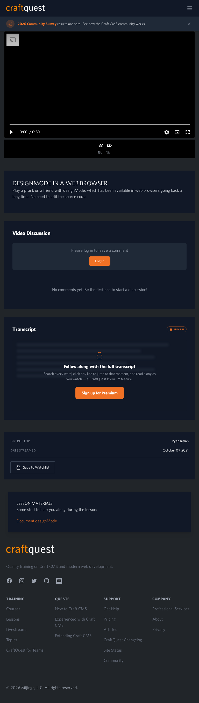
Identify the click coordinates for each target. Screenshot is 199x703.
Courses (13, 608)
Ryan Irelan (180, 441)
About (157, 619)
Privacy (158, 629)
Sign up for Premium (100, 393)
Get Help (111, 608)
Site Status (113, 650)
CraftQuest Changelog (123, 639)
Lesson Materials (35, 503)
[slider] (100, 124)
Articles (110, 629)
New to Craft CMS (71, 608)
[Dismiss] (189, 23)
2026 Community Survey (37, 24)
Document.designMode (37, 520)
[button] (11, 132)
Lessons (13, 619)
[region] (99, 84)
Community (114, 660)
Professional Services (170, 608)
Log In (99, 261)
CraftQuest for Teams (25, 650)
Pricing (110, 619)
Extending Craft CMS (73, 635)
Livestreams (16, 629)
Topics (11, 639)
